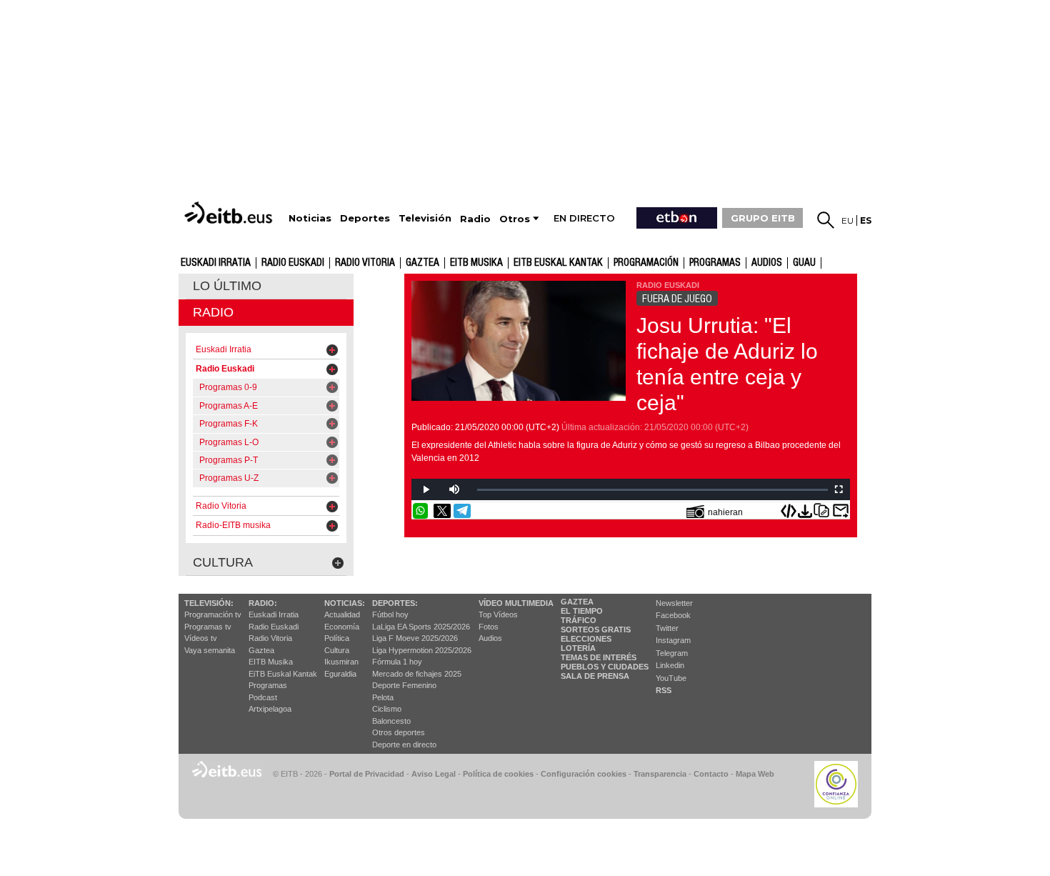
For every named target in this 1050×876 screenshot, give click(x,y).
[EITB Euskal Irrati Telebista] (230, 212)
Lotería (578, 648)
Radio (213, 312)
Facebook (673, 615)
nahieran (725, 512)
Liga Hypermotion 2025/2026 (421, 650)
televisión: (209, 603)
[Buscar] (825, 220)
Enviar (841, 511)
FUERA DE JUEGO (677, 298)
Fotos (489, 626)
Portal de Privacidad (366, 774)
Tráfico (578, 620)
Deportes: (395, 603)
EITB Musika (476, 263)
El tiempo (582, 611)
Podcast (263, 697)
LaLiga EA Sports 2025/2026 (421, 626)
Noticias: (344, 603)
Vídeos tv (200, 638)
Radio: (263, 603)
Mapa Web (755, 774)
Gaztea (261, 650)
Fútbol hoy (390, 614)
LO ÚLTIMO (227, 286)
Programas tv (207, 626)
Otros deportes (398, 732)
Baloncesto (391, 721)
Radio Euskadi (292, 263)
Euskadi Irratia (216, 263)
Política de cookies (498, 774)
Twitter (667, 628)
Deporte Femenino (404, 685)
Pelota (383, 697)
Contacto (711, 774)
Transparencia (660, 774)
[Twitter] (442, 511)
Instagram (673, 640)
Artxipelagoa (270, 709)
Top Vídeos (498, 614)
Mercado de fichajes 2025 (416, 674)
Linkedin (670, 665)
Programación (646, 263)
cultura (223, 562)
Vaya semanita (209, 650)
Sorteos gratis (596, 629)
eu (847, 220)
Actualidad (342, 614)
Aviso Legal (433, 774)
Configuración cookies (583, 774)
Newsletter (674, 603)
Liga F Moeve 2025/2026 (415, 638)
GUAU (804, 263)
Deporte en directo (404, 744)
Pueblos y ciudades (605, 666)
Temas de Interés (598, 657)
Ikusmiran (341, 661)
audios (766, 263)
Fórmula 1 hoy (397, 661)
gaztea (422, 263)
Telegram (672, 653)
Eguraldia (340, 674)
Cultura (336, 650)
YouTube (671, 678)
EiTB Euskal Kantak (283, 674)
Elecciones (586, 638)
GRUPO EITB (763, 218)
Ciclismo (386, 709)
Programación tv (212, 614)
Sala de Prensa (595, 676)
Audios (490, 638)
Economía (341, 626)
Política (336, 638)
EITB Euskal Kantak (558, 263)
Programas (715, 263)
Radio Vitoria (365, 263)
